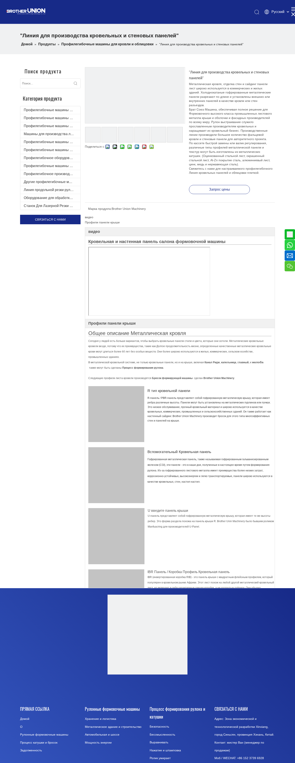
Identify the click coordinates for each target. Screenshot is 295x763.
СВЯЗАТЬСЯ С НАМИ (50, 219)
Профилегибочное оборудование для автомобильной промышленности (52, 158)
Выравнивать (159, 742)
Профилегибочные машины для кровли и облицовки (52, 110)
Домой (24, 718)
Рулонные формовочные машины (44, 734)
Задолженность (31, 750)
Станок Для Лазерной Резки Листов (52, 206)
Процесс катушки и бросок (38, 742)
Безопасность (159, 726)
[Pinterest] (179, 689)
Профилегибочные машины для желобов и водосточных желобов (52, 142)
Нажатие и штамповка (165, 750)
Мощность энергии (98, 742)
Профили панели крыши (102, 222)
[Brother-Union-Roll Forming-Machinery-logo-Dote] (147, 635)
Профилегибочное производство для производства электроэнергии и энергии (52, 174)
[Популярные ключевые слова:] (75, 83)
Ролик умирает (160, 758)
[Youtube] (136, 689)
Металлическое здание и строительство (113, 726)
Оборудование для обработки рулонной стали (52, 198)
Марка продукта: (100, 208)
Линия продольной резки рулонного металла (52, 190)
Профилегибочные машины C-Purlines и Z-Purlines (52, 150)
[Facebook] (114, 689)
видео (89, 217)
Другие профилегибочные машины (52, 182)
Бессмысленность (162, 734)
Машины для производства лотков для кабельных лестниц (52, 134)
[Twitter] (158, 689)
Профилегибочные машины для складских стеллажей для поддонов (52, 126)
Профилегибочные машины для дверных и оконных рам (52, 118)
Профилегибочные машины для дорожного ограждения (52, 166)
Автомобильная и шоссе (102, 734)
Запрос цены (219, 189)
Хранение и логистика (100, 718)
